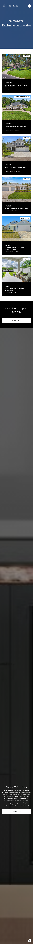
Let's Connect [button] (16, 811)
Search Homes (16, 320)
